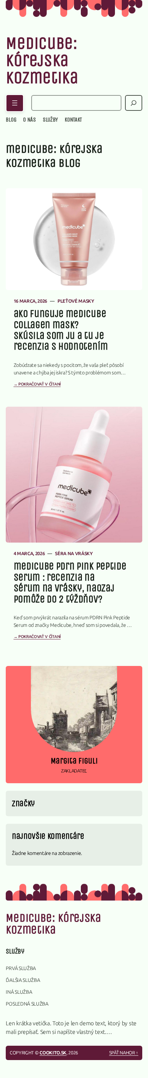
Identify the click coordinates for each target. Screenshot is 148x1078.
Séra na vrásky (74, 553)
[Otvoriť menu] (14, 103)
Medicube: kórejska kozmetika (42, 60)
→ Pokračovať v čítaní (37, 384)
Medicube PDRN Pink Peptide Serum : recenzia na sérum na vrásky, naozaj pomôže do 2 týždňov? (70, 583)
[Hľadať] (133, 103)
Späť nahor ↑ (123, 1052)
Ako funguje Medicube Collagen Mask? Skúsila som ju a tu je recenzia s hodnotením (61, 330)
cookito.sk (53, 1052)
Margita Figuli (74, 761)
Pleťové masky (75, 301)
